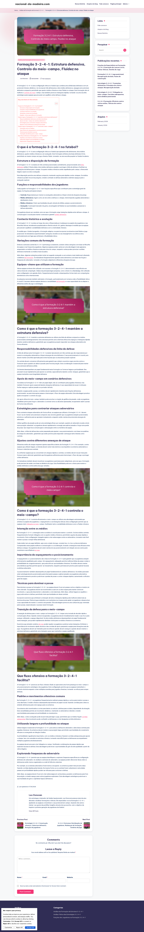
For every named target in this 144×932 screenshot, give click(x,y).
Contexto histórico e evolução (28, 111)
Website (70, 877)
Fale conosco (102, 25)
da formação (29, 257)
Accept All (30, 927)
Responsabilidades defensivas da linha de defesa (33, 119)
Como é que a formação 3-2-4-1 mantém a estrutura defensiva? (37, 117)
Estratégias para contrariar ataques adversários (33, 122)
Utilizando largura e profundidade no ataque (32, 139)
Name (19, 877)
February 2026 (103, 121)
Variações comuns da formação (28, 113)
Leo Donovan (35, 795)
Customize (8, 927)
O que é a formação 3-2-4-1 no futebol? (30, 106)
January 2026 (102, 125)
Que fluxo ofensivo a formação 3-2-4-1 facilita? (33, 136)
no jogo (37, 550)
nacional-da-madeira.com (32, 4)
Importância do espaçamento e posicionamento (33, 130)
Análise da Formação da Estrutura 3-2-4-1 (32, 10)
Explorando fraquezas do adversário (30, 141)
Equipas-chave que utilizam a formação (31, 115)
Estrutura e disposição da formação (30, 107)
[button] (33, 811)
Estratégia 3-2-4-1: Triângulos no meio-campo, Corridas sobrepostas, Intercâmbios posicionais (111, 94)
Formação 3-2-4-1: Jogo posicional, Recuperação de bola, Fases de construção (111, 76)
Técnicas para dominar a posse (28, 132)
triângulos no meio (33, 524)
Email (45, 877)
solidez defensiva (60, 214)
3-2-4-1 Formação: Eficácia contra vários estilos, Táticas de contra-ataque (111, 103)
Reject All (19, 927)
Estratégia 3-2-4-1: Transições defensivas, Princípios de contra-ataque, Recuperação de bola (110, 85)
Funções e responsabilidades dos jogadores (32, 109)
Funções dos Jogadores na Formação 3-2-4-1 (70, 917)
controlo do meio (29, 93)
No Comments (46, 78)
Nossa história (103, 33)
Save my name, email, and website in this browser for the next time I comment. (43, 886)
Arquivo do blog (103, 29)
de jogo (41, 624)
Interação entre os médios (27, 128)
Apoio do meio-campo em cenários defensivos (33, 120)
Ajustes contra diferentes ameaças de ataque (32, 124)
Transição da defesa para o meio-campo (31, 133)
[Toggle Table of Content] (55, 103)
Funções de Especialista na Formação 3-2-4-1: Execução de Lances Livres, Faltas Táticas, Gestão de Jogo (111, 67)
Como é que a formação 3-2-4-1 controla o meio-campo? (35, 126)
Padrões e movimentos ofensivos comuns (31, 137)
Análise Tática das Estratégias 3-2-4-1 (67, 914)
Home (16, 10)
